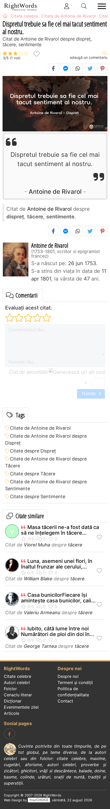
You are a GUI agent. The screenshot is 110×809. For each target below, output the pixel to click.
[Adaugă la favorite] (36, 53)
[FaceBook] (9, 733)
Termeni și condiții (75, 682)
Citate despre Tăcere (32, 473)
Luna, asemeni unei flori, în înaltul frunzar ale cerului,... (56, 564)
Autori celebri (17, 682)
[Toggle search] (84, 6)
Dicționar (12, 701)
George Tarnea (40, 646)
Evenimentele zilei (21, 707)
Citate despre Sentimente (37, 496)
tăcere (75, 544)
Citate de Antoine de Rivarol (40, 428)
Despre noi (68, 676)
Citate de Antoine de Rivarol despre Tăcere (46, 462)
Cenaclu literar (18, 694)
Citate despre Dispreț (33, 451)
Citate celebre (17, 676)
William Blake (38, 578)
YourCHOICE (39, 800)
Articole (11, 713)
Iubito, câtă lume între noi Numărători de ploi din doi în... (57, 631)
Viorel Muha (37, 544)
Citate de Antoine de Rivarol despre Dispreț (46, 439)
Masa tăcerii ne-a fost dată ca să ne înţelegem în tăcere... (60, 530)
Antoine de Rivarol (55, 191)
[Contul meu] (66, 6)
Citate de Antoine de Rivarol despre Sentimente (46, 485)
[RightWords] (5, 15)
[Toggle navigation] (100, 6)
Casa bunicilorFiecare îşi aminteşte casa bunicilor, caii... (58, 598)
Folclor (10, 688)
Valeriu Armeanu (42, 612)
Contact (65, 701)
